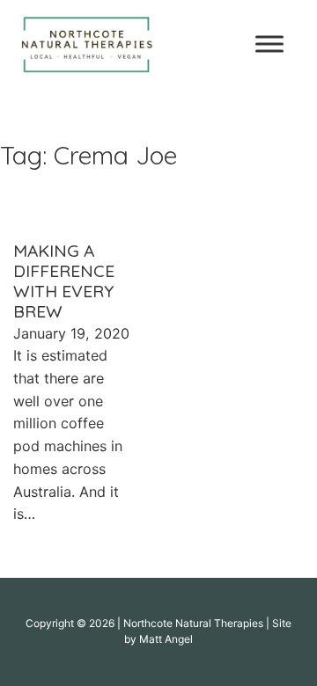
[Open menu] (269, 44)
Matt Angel (166, 639)
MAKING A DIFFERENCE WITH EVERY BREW (63, 281)
